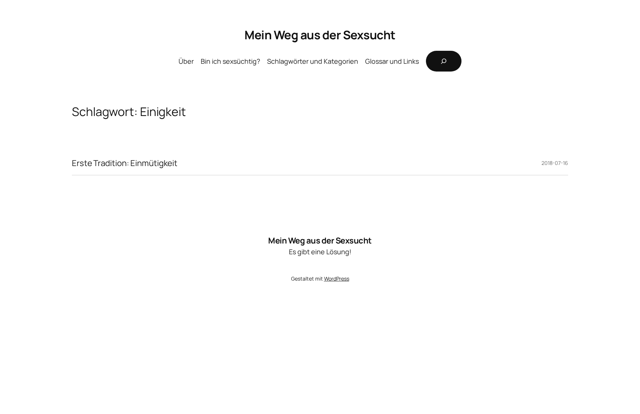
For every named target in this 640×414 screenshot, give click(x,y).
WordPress (336, 278)
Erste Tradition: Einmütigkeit (124, 163)
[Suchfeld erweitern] (443, 61)
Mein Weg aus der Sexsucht (320, 35)
